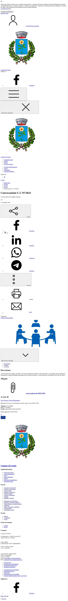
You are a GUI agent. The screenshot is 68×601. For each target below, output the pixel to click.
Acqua (5, 168)
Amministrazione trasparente (11, 570)
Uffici (5, 475)
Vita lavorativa (8, 490)
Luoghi (6, 525)
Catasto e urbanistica (9, 495)
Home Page (7, 183)
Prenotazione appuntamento (11, 564)
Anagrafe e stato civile (10, 488)
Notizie (6, 516)
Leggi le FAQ (7, 562)
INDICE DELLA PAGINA (7, 360)
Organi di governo (9, 472)
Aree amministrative (9, 474)
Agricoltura (7, 170)
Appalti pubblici (8, 493)
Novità (6, 184)
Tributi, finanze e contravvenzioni (13, 504)
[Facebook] (4, 177)
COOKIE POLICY (6, 8)
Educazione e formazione (10, 501)
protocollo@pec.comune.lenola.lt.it (13, 559)
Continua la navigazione (7, 11)
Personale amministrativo (10, 480)
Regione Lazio (4, 13)
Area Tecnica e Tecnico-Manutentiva (10, 400)
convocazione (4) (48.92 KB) (35, 393)
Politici (6, 478)
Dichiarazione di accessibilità (11, 574)
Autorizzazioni (8, 508)
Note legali (7, 572)
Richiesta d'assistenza (9, 567)
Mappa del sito (4, 596)
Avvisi (5, 186)
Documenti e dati (8, 481)
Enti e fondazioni (8, 477)
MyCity (4, 599)
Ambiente (6, 505)
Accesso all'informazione (10, 167)
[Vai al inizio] (1, 414)
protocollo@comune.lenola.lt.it (12, 558)
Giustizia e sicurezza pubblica (11, 502)
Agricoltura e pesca (9, 510)
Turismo (6, 496)
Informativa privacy (9, 571)
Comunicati (7, 518)
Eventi (5, 527)
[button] (8, 160)
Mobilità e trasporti (9, 498)
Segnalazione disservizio (10, 565)
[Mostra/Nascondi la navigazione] (14, 94)
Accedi (2, 180)
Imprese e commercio (9, 492)
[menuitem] (19, 231)
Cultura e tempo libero (10, 489)
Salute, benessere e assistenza (11, 507)
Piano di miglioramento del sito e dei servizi (15, 575)
